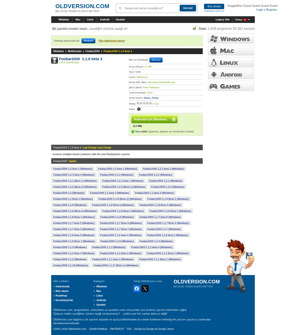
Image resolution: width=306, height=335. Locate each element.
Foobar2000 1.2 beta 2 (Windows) (72, 168)
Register (271, 9)
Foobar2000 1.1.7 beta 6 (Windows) (160, 217)
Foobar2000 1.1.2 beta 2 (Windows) (120, 253)
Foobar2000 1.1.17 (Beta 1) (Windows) (116, 265)
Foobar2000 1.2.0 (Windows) (167, 187)
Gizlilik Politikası (98, 329)
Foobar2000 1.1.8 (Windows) (117, 217)
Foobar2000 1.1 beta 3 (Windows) (109, 193)
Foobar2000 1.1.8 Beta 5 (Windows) (160, 205)
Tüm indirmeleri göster (111, 40)
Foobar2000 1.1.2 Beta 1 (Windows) (168, 253)
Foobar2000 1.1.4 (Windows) (70, 247)
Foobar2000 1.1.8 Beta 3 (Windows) (123, 211)
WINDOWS (231, 38)
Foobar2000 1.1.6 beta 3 (80, 59)
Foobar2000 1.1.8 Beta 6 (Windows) (113, 205)
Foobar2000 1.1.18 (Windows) (70, 265)
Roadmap (61, 295)
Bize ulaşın (62, 291)
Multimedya (75, 51)
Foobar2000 (93, 51)
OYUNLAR (231, 86)
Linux (90, 19)
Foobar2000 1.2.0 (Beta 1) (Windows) (124, 187)
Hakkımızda (63, 286)
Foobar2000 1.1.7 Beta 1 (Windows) (121, 229)
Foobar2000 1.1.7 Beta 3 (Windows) (168, 223)
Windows (63, 19)
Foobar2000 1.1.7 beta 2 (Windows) (74, 229)
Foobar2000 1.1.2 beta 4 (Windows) (151, 247)
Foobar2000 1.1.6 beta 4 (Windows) (120, 235)
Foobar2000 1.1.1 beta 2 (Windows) (112, 259)
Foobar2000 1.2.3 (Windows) (116, 174)
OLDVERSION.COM (82, 6)
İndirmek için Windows (150, 119)
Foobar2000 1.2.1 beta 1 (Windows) (122, 180)
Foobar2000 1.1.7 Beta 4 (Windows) (121, 223)
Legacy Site (223, 19)
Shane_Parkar (151, 98)
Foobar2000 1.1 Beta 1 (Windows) (73, 199)
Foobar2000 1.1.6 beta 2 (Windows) (167, 235)
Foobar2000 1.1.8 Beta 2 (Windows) (170, 211)
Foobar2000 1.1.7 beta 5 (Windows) (74, 223)
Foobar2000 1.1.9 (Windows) (70, 205)
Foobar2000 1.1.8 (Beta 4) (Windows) (75, 211)
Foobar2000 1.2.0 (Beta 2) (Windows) (75, 187)
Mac (78, 19)
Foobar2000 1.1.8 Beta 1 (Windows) (74, 217)
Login (259, 9)
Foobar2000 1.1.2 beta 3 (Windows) (74, 253)
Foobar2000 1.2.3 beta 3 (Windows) (163, 168)
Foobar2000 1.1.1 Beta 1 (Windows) (160, 259)
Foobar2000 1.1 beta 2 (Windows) (154, 193)
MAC (231, 50)
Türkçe (238, 19)
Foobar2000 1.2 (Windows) (69, 193)
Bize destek (214, 6)
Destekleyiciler (64, 300)
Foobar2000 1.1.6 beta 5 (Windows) (74, 235)
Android (104, 19)
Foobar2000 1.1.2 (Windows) (70, 259)
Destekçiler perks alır (214, 11)
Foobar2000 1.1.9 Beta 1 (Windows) (168, 199)
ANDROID (231, 74)
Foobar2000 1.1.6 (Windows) (117, 241)
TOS (129, 329)
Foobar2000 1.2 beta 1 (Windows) (117, 168)
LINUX (231, 62)
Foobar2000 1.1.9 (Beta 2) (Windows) (120, 199)
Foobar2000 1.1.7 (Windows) (164, 229)
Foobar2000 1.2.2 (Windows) (155, 174)
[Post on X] (139, 109)
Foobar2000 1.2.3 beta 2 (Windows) (74, 174)
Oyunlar (120, 19)
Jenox (170, 329)
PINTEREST (117, 329)
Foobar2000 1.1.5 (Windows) (156, 241)
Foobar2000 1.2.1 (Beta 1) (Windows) (75, 180)
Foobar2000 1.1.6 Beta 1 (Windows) (74, 241)
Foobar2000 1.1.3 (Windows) (109, 247)
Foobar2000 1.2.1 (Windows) (165, 180)
